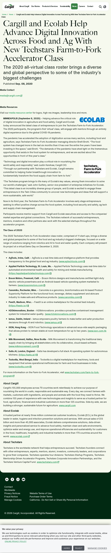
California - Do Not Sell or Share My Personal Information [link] (59, 499)
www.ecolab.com (18, 436)
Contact (90, 6)
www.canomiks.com (69, 297)
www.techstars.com (47, 462)
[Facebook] (12, 479)
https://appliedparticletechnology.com (29, 273)
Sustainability (65, 6)
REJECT (78, 548)
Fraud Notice (11, 496)
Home (4, 14)
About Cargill (24, 6)
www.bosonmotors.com (30, 285)
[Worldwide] (104, 7)
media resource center (20, 112)
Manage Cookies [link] (13, 499)
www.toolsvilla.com (19, 366)
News (74, 6)
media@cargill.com (10, 95)
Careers (82, 6)
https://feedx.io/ (17, 305)
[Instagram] (18, 479)
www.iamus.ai (52, 322)
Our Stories (35, 6)
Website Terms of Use (41, 493)
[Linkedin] (7, 479)
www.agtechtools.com (71, 261)
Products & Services (50, 6)
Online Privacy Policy (16, 541)
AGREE (67, 548)
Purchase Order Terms (41, 496)
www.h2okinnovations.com (59, 314)
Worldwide (9, 490)
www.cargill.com (67, 405)
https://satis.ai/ (27, 354)
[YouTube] (23, 479)
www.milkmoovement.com (22, 346)
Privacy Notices (12, 493)
